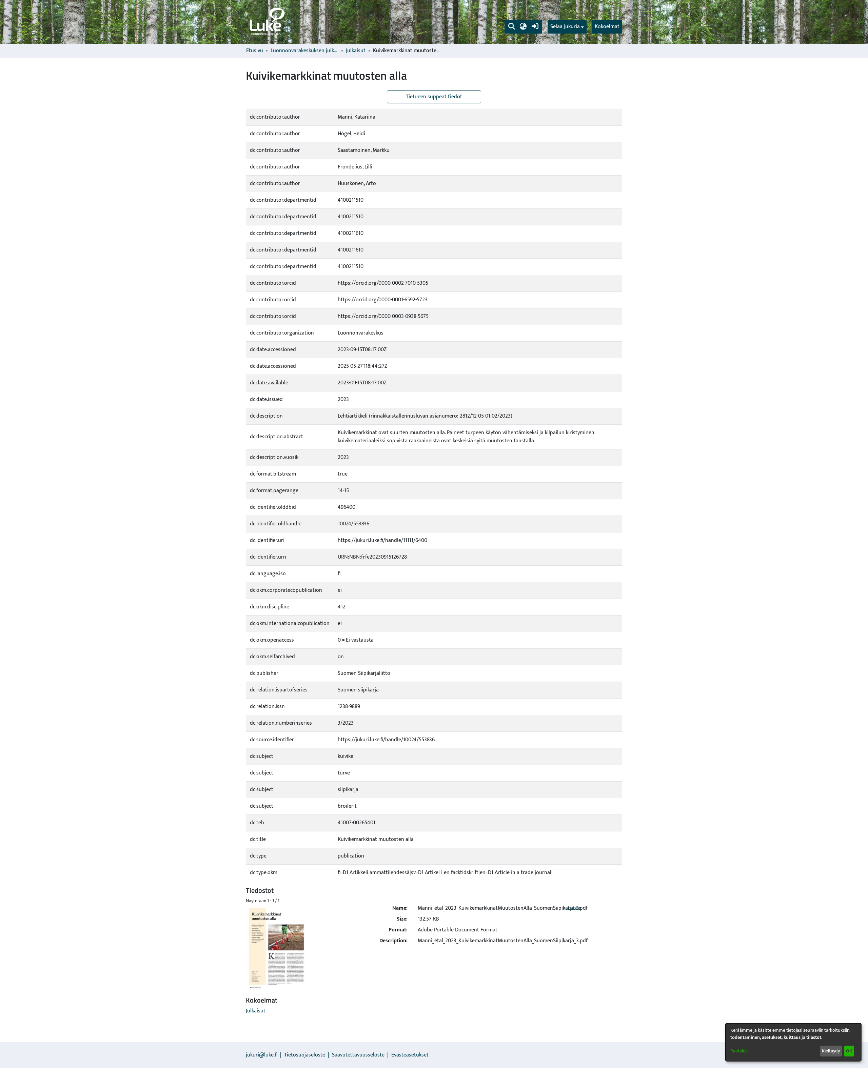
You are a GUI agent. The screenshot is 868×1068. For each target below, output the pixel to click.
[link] (266, 22)
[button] (511, 27)
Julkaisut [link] (356, 51)
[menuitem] (567, 27)
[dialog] (793, 1042)
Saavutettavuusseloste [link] (358, 1055)
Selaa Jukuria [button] (565, 27)
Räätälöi (738, 1050)
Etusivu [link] (254, 51)
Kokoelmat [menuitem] (607, 26)
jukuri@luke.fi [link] (261, 1055)
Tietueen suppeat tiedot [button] (434, 96)
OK (849, 1051)
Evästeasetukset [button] (410, 1055)
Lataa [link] (574, 908)
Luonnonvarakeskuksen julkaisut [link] (304, 51)
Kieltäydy (831, 1051)
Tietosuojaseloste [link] (304, 1055)
